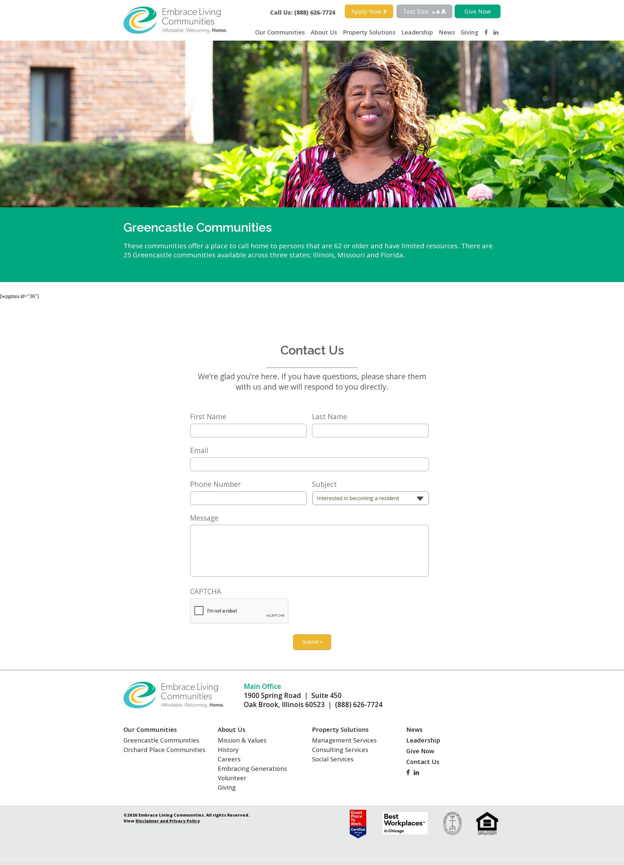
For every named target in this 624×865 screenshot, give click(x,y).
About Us (324, 32)
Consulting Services (340, 749)
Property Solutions (369, 32)
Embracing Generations (252, 768)
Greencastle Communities (161, 740)
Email (199, 450)
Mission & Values (242, 740)
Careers (229, 759)
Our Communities (280, 32)
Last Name (329, 416)
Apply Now (367, 11)
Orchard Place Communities (164, 749)
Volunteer (232, 778)
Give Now (477, 11)
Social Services (333, 759)
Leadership (417, 32)
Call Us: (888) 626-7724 (305, 12)
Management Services (344, 740)
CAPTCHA (205, 591)
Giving (469, 32)
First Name (208, 416)
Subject (324, 484)
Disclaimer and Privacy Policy (168, 821)
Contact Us (422, 761)
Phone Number (215, 484)
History (228, 749)
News (447, 32)
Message (204, 518)
